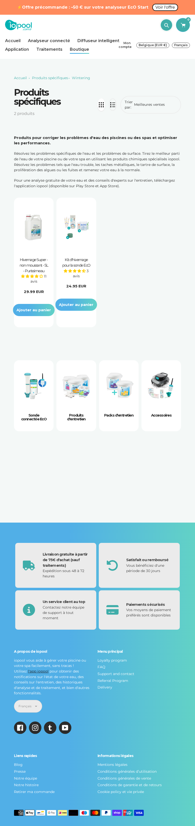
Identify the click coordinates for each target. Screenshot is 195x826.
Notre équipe (25, 778)
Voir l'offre (165, 7)
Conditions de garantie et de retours (130, 785)
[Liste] (113, 104)
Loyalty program (112, 660)
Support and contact (116, 674)
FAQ (101, 667)
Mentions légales (112, 764)
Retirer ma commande (34, 791)
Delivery (105, 687)
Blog (18, 764)
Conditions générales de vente (124, 778)
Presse (20, 771)
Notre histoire (26, 785)
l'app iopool (38, 671)
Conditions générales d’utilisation (127, 771)
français (181, 45)
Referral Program (113, 680)
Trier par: (129, 105)
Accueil (20, 78)
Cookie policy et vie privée (121, 791)
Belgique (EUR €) (153, 45)
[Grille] (101, 104)
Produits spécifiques (50, 78)
